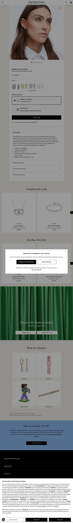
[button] (65, 251)
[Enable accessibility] (3, 519)
